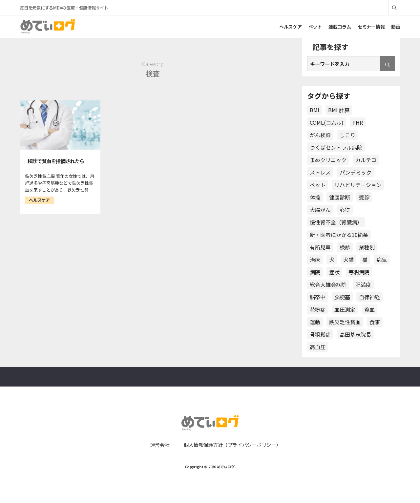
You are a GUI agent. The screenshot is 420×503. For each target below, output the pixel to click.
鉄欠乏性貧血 (345, 322)
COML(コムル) (327, 122)
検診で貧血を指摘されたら (56, 160)
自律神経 (369, 297)
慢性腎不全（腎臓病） (336, 222)
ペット (315, 26)
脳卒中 (318, 297)
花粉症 (318, 309)
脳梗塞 (342, 297)
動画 (395, 26)
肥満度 (363, 284)
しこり (347, 135)
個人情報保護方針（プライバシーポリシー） (232, 444)
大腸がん (320, 210)
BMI (314, 110)
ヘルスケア (290, 26)
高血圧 (318, 347)
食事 (374, 322)
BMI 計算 (338, 110)
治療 (315, 259)
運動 (315, 322)
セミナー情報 (371, 26)
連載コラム (339, 26)
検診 (345, 247)
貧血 (369, 309)
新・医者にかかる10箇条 (339, 235)
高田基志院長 (355, 334)
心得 (345, 210)
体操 (315, 197)
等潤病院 (358, 272)
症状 (334, 272)
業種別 (367, 247)
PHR (357, 122)
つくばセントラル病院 (336, 147)
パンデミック (355, 172)
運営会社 (159, 444)
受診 (364, 197)
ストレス (320, 172)
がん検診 (320, 135)
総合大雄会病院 (328, 284)
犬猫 (348, 259)
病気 (381, 259)
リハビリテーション (358, 185)
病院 (315, 272)
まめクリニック (328, 160)
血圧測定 (344, 309)
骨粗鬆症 (320, 334)
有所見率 (320, 247)
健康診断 (339, 197)
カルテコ (365, 160)
